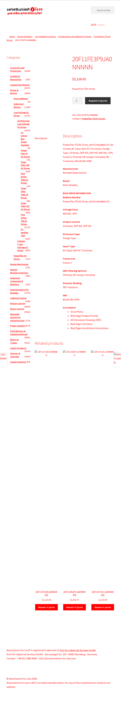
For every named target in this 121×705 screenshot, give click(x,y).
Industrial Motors (18, 106)
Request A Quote (98, 100)
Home (12, 36)
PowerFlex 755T (24, 232)
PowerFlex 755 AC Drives (24, 219)
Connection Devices (20, 84)
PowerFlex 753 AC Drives (93, 118)
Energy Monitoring (19, 264)
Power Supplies (17, 325)
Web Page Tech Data (81, 324)
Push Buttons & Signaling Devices (19, 333)
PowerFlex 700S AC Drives (24, 193)
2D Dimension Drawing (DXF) (85, 319)
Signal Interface (18, 361)
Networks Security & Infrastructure (17, 317)
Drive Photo (76, 311)
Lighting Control (18, 298)
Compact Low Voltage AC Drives (22, 246)
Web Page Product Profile (84, 315)
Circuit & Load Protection (17, 69)
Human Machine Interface (19, 271)
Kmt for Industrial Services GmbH (78, 650)
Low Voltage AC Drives (45, 36)
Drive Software (21, 98)
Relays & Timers (14, 341)
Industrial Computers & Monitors (16, 281)
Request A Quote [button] (46, 607)
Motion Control (17, 303)
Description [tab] (41, 138)
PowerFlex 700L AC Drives (24, 178)
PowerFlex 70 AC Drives (25, 153)
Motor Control (17, 308)
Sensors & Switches (15, 355)
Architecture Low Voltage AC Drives (75, 36)
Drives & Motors (25, 36)
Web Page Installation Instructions (89, 328)
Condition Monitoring (15, 78)
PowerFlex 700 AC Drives (25, 165)
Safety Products (18, 348)
